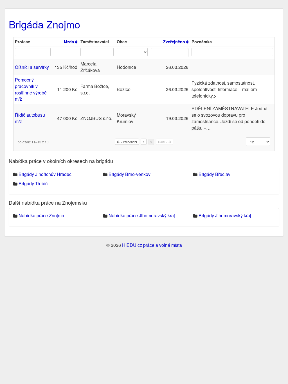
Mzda (69, 41)
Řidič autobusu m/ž (30, 118)
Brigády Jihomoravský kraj (225, 215)
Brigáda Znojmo (44, 24)
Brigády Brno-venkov (129, 174)
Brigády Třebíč (33, 183)
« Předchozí (128, 141)
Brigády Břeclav (214, 174)
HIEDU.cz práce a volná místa (152, 245)
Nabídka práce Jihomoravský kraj (142, 215)
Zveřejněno (174, 41)
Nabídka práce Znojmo (41, 215)
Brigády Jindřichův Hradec (45, 174)
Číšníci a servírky (32, 67)
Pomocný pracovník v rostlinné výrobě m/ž (31, 89)
